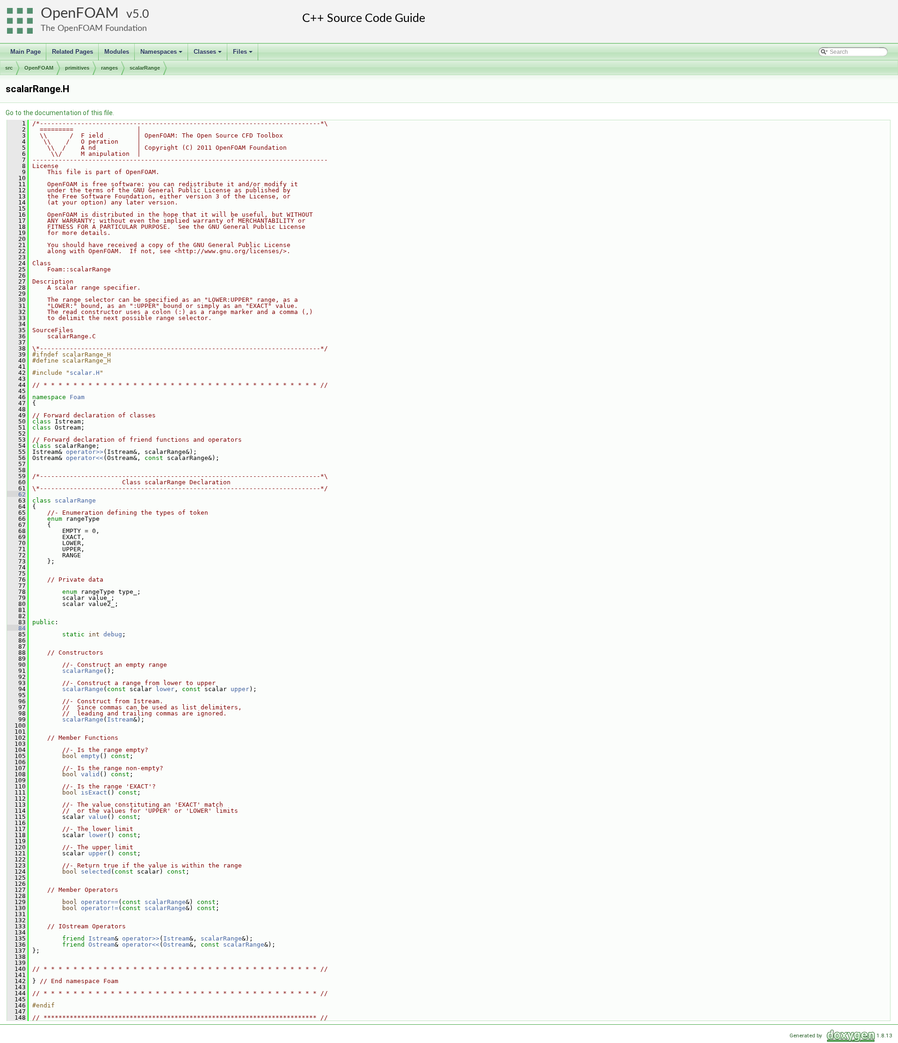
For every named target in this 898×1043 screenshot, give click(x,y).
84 (16, 628)
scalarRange (145, 68)
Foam (77, 397)
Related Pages (72, 51)
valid (90, 774)
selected (96, 871)
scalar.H (85, 372)
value (97, 816)
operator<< (84, 457)
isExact (94, 792)
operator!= (99, 908)
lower (165, 689)
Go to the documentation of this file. (60, 113)
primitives (77, 68)
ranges (109, 68)
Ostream (101, 944)
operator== (99, 901)
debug (112, 634)
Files (243, 54)
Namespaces (162, 54)
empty (90, 755)
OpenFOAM (80, 13)
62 (16, 494)
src (9, 68)
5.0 (140, 14)
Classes (208, 54)
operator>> (84, 451)
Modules (116, 51)
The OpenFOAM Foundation (94, 28)
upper (240, 689)
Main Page (25, 51)
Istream (120, 719)
